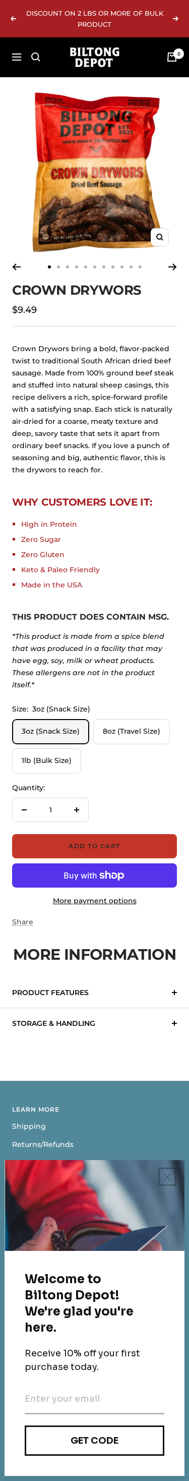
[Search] (35, 57)
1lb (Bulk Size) (47, 760)
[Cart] (172, 57)
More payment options (95, 900)
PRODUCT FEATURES (50, 992)
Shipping (29, 1126)
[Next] (172, 266)
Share (22, 921)
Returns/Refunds (43, 1144)
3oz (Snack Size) (51, 731)
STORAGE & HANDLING (53, 1023)
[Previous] (16, 266)
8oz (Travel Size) (131, 731)
